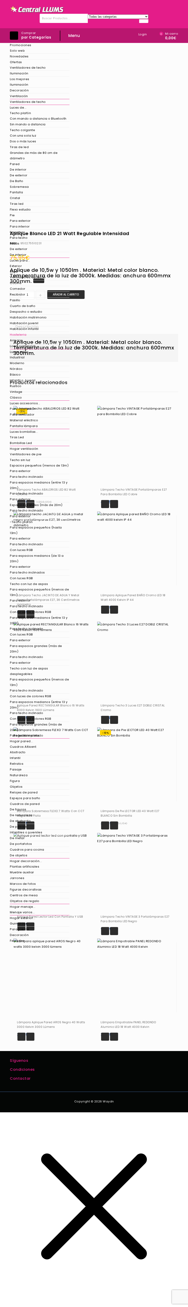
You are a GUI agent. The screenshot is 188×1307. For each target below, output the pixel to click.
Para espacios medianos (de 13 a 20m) (37, 558)
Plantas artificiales (24, 866)
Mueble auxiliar (22, 872)
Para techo (19, 238)
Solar (14, 271)
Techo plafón (20, 113)
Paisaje (16, 769)
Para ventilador (22, 414)
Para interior (20, 226)
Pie (12, 215)
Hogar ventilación (24, 449)
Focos (14, 243)
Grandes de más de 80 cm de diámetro (34, 155)
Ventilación (19, 96)
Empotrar (17, 232)
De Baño (16, 181)
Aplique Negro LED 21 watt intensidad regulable (175, 230)
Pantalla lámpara (24, 426)
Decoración (19, 90)
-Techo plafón (21, 522)
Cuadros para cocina (27, 849)
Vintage (16, 392)
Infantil (15, 758)
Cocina (15, 283)
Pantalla (16, 192)
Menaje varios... (22, 912)
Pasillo (15, 300)
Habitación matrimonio (28, 317)
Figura (15, 781)
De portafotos (21, 844)
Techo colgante (22, 130)
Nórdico (16, 369)
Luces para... (20, 260)
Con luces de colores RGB (30, 612)
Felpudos (17, 941)
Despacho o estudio (26, 311)
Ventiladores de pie (26, 454)
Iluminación (19, 73)
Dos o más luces (23, 141)
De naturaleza (21, 815)
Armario (16, 340)
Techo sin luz (20, 460)
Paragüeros (19, 929)
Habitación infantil (24, 329)
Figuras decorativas (26, 889)
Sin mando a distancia (28, 124)
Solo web (17, 50)
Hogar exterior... (23, 918)
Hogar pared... (21, 741)
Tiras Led (17, 437)
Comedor (17, 289)
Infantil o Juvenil (22, 380)
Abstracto (18, 752)
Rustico (16, 386)
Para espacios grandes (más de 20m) (36, 649)
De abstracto (20, 821)
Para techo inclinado (26, 477)
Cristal (15, 198)
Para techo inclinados (27, 572)
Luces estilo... (20, 352)
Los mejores (19, 79)
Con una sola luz (23, 135)
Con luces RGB (21, 550)
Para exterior (20, 221)
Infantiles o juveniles (26, 832)
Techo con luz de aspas (29, 584)
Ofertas (16, 62)
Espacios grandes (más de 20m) (36, 505)
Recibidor (17, 294)
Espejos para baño (25, 798)
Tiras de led (19, 147)
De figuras (18, 809)
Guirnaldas (18, 923)
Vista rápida (114, 504)
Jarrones (17, 878)
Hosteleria (18, 334)
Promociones (20, 45)
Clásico (16, 397)
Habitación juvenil (24, 323)
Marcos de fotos (23, 884)
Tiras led (17, 204)
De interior (18, 169)
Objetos (16, 786)
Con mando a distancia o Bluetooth (38, 118)
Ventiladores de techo (28, 67)
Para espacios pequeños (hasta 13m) (36, 530)
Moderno (17, 363)
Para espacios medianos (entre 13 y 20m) (38, 485)
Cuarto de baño (22, 306)
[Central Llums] (37, 9)
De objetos (18, 855)
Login (142, 34)
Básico (15, 374)
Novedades (19, 56)
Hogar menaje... (23, 907)
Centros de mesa (24, 895)
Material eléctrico (24, 420)
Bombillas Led (21, 443)
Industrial (17, 357)
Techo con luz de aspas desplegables (29, 671)
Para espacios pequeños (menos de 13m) (39, 592)
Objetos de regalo (24, 901)
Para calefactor (22, 409)
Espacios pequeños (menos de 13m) (39, 465)
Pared (15, 164)
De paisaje (18, 826)
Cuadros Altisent (23, 747)
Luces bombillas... (24, 432)
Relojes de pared (24, 792)
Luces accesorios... (25, 403)
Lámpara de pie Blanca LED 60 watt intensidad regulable (169, 230)
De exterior (19, 175)
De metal (17, 838)
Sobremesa (19, 187)
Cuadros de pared (25, 804)
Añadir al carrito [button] (105, 504)
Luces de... (18, 107)
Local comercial (23, 346)
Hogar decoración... (26, 861)
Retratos (16, 764)
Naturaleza (19, 775)
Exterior (16, 266)
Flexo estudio (20, 209)
